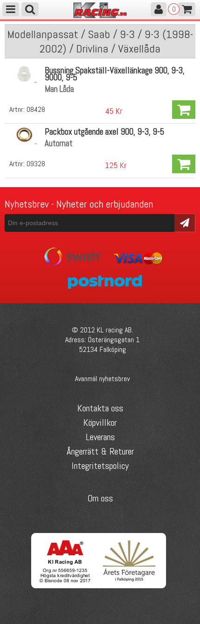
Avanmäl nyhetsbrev (102, 379)
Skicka (185, 222)
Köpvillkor (100, 422)
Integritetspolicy (100, 466)
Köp (183, 109)
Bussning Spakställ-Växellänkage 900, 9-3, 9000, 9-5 (115, 74)
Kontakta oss (100, 408)
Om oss (100, 498)
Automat (59, 143)
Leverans (100, 437)
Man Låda (59, 89)
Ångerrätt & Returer (100, 451)
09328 (36, 164)
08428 (36, 109)
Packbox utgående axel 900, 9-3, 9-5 (104, 131)
